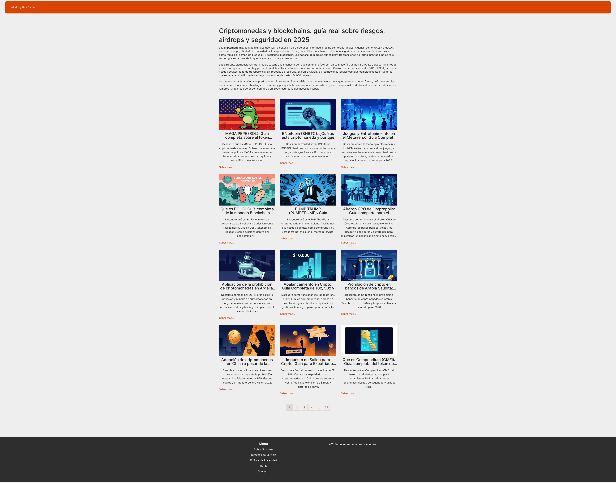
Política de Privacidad (263, 460)
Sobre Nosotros (263, 449)
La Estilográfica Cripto (22, 7)
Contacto (263, 471)
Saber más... (226, 167)
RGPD (263, 465)
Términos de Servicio (263, 454)
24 (326, 407)
